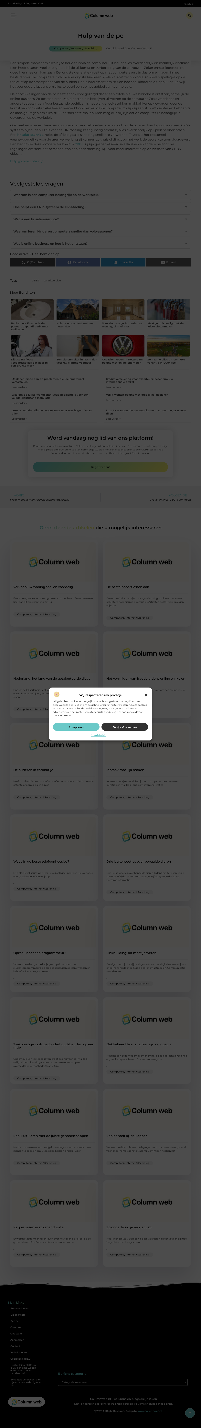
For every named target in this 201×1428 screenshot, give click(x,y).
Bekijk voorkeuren (125, 727)
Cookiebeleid (98, 735)
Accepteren (76, 727)
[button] (146, 695)
